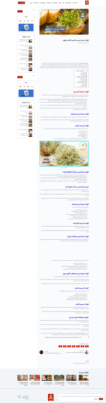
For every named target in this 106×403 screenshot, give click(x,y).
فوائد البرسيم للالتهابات (84, 80)
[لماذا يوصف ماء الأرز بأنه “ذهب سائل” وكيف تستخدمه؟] (22, 378)
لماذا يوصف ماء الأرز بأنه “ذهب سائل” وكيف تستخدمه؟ (23, 384)
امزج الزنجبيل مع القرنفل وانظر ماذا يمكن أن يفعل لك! (23, 41)
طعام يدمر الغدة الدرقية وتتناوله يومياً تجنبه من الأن (35, 383)
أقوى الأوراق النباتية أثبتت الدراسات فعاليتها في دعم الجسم (23, 59)
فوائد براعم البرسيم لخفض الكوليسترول (81, 82)
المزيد (31, 2)
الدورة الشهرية (63, 178)
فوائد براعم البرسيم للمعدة (83, 73)
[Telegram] (69, 346)
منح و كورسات (42, 2)
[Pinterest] (78, 346)
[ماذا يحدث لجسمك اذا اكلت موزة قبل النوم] (30, 69)
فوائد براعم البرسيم (84, 72)
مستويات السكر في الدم (59, 194)
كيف (63, 2)
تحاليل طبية (36, 2)
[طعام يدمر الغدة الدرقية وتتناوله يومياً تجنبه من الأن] (35, 378)
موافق (101, 399)
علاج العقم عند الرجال (81, 135)
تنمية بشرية (75, 2)
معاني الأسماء (54, 2)
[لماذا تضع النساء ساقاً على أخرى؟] (30, 65)
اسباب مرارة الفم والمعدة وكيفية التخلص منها (71, 383)
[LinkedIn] (73, 346)
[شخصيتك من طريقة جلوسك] (30, 46)
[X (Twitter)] (82, 346)
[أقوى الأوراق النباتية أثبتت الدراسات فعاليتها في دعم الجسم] (30, 59)
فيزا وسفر (49, 2)
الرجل (60, 2)
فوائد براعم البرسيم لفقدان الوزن (82, 81)
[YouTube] (20, 20)
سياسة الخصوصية (25, 397)
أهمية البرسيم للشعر (84, 83)
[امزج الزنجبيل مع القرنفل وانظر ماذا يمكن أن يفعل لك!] (30, 41)
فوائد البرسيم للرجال (84, 75)
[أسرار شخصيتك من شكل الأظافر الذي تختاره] (30, 51)
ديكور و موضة (68, 2)
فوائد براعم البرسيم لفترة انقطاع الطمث (81, 76)
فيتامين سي (57, 99)
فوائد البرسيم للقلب (84, 84)
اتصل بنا (19, 397)
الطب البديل (75, 226)
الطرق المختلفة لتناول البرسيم (83, 86)
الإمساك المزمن (53, 117)
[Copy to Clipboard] (60, 346)
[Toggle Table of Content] (86, 71)
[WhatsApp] (65, 346)
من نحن (27, 399)
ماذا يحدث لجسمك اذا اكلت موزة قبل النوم (48, 383)
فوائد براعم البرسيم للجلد (83, 78)
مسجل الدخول (80, 363)
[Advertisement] (64, 53)
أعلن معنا (20, 2)
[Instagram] (24, 20)
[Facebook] (87, 346)
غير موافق (96, 399)
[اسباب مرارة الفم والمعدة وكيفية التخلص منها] (30, 55)
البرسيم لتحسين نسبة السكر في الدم (82, 77)
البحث (34, 9)
